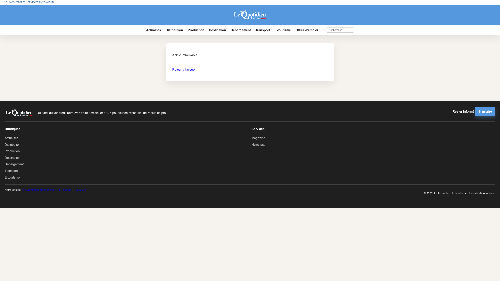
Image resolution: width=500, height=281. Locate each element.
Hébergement (241, 30)
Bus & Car (80, 190)
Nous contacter (15, 2)
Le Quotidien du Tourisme (39, 190)
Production (196, 30)
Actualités (153, 30)
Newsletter (259, 144)
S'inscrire (485, 111)
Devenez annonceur (41, 2)
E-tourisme (283, 30)
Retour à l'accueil (184, 69)
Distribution (174, 30)
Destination (217, 30)
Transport (262, 30)
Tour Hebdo (64, 190)
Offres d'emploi (307, 30)
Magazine (258, 138)
